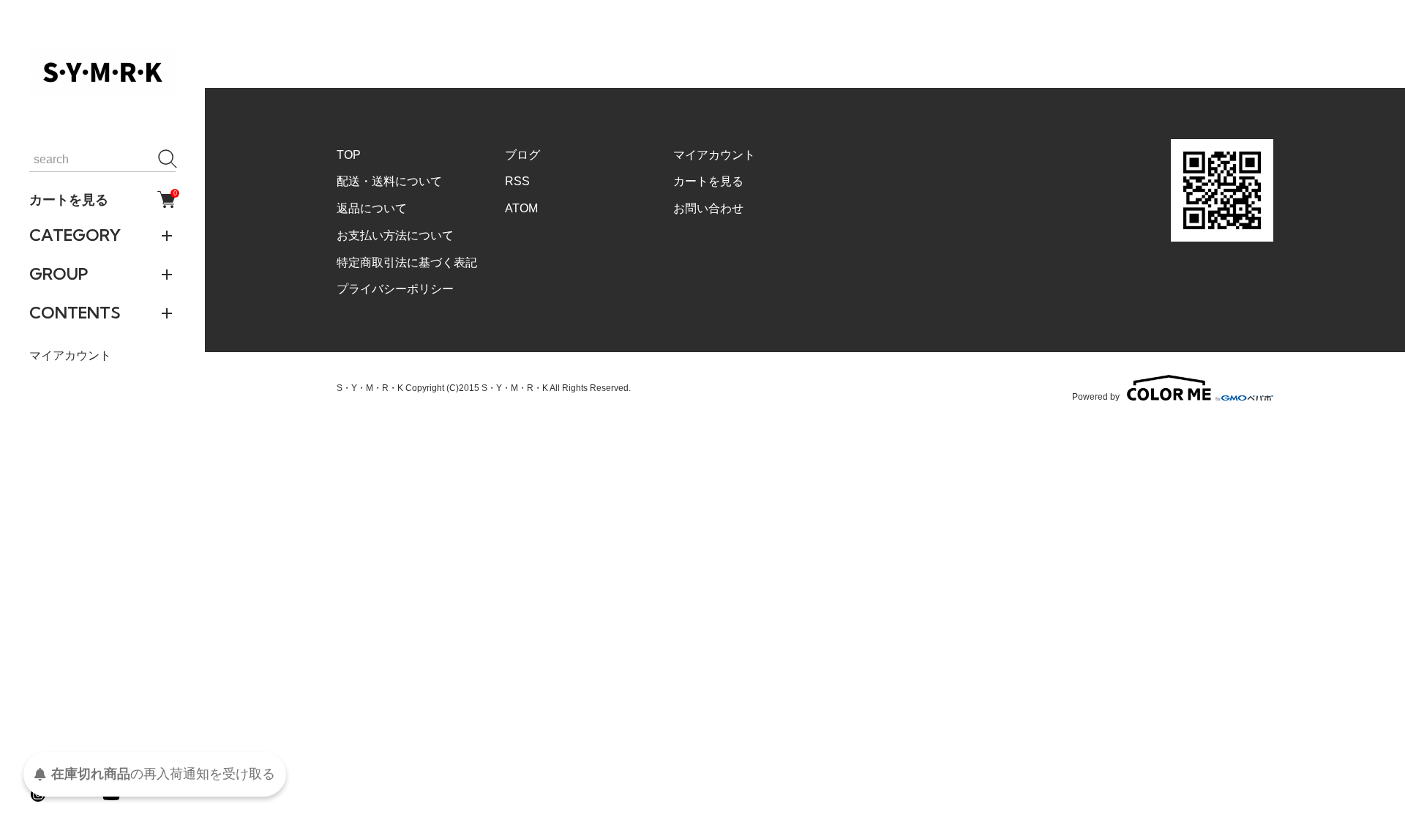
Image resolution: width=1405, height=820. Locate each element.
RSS (517, 181)
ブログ (522, 155)
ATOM (521, 208)
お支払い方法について (395, 235)
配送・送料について (389, 181)
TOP (349, 155)
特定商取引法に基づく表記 (407, 262)
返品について (372, 208)
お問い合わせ (708, 208)
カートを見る (102, 199)
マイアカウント (70, 355)
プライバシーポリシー (395, 289)
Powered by (1096, 396)
